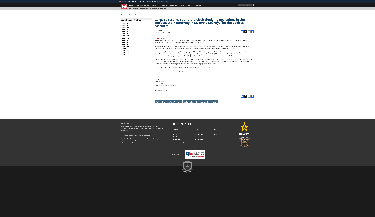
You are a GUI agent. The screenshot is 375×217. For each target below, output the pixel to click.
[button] (161, 2)
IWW (158, 102)
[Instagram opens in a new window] (178, 124)
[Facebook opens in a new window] (174, 124)
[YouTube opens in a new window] (189, 124)
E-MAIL (163, 38)
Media (182, 5)
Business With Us (143, 5)
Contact (199, 5)
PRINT (157, 38)
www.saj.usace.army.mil (197, 71)
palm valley (189, 102)
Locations (173, 5)
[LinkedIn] (182, 124)
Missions (164, 5)
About (131, 5)
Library (190, 5)
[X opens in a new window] (185, 124)
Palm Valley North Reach (206, 102)
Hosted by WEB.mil (175, 154)
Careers (155, 5)
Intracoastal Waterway (171, 102)
